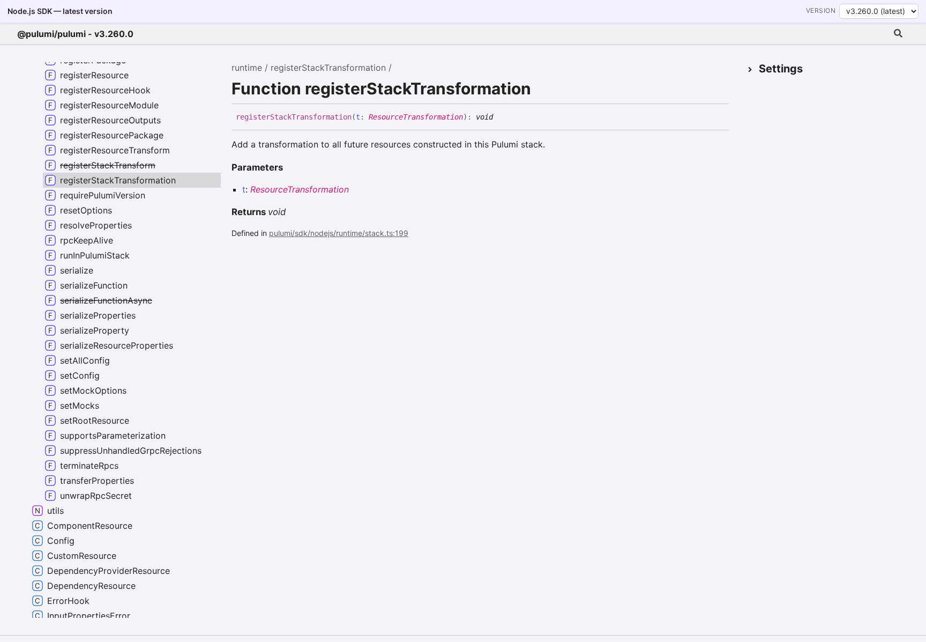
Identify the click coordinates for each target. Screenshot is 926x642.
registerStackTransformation (328, 67)
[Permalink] (501, 117)
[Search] (898, 34)
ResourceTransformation (416, 117)
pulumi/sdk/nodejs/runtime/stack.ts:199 (338, 233)
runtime (247, 67)
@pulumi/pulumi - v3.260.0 (75, 33)
